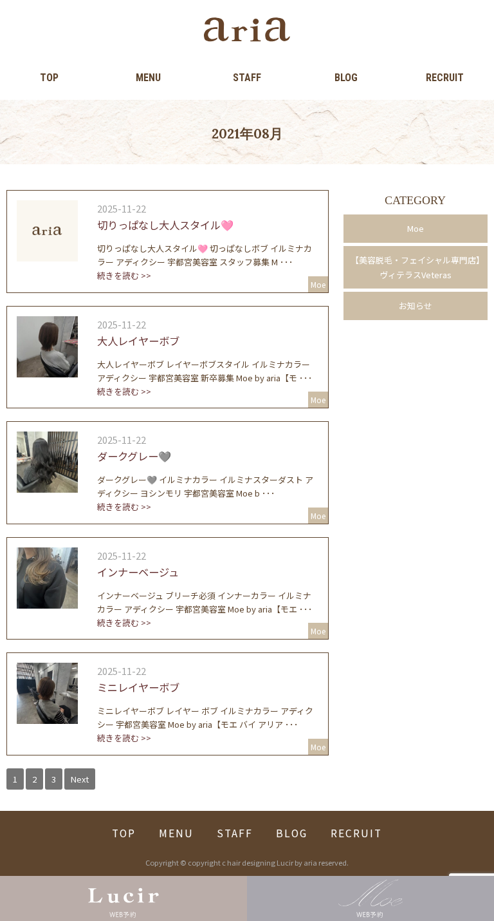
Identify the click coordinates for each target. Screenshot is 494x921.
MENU (148, 77)
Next (80, 779)
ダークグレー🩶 (134, 456)
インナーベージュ (138, 572)
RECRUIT (445, 77)
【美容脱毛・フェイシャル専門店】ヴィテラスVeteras (415, 267)
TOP (49, 77)
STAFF (247, 77)
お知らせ (415, 305)
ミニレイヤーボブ (138, 687)
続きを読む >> (124, 275)
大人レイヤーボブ (138, 340)
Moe (415, 228)
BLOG (346, 77)
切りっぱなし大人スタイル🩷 (165, 225)
